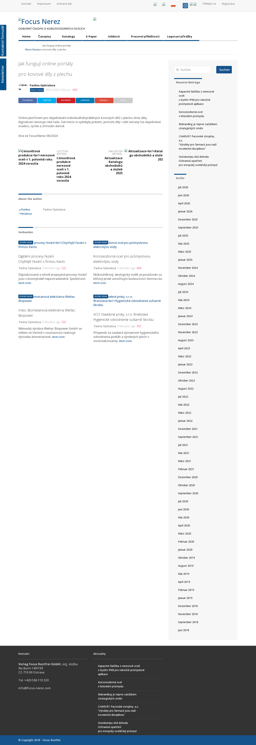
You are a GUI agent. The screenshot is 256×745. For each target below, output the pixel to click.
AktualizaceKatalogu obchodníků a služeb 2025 (114, 165)
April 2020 (184, 525)
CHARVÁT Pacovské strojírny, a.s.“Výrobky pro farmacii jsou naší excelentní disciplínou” (197, 142)
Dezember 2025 (188, 219)
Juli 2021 (183, 445)
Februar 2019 (186, 590)
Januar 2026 (185, 211)
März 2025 (184, 251)
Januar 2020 (185, 549)
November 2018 (188, 614)
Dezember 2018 (188, 606)
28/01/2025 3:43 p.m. (58, 90)
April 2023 (184, 348)
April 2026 (184, 203)
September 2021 (188, 437)
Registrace (228, 3)
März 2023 (184, 356)
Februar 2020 (186, 541)
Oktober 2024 (186, 276)
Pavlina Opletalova (42, 85)
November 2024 (188, 267)
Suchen (224, 70)
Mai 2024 (183, 300)
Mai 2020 (183, 517)
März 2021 (184, 461)
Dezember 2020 (188, 477)
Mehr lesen (99, 283)
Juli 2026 (183, 187)
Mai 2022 (183, 404)
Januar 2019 (185, 598)
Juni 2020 (183, 509)
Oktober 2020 (186, 485)
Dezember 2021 (188, 429)
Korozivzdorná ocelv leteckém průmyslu (191, 114)
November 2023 (188, 332)
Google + (104, 100)
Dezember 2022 (188, 372)
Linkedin (85, 100)
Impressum (44, 3)
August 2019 (186, 565)
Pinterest (66, 100)
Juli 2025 (183, 235)
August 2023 (186, 340)
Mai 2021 (183, 453)
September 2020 (188, 493)
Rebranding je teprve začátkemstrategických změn (198, 126)
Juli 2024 (183, 292)
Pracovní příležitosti (145, 36)
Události (114, 36)
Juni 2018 (183, 630)
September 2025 (188, 227)
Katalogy (68, 36)
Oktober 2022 (186, 380)
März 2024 (184, 308)
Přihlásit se (209, 3)
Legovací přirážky (179, 36)
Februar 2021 (186, 469)
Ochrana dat (64, 3)
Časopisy (44, 36)
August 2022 (186, 388)
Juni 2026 (183, 195)
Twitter (47, 100)
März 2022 (184, 412)
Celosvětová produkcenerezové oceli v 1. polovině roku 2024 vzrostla (66, 169)
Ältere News (100, 242)
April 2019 (184, 582)
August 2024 (186, 284)
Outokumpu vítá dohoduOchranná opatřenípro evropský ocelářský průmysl (198, 161)
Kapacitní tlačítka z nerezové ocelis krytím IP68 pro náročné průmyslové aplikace (196, 98)
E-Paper (91, 36)
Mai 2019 (183, 574)
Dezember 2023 (188, 324)
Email (123, 100)
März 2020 (184, 533)
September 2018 (188, 622)
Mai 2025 (183, 243)
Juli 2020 (183, 501)
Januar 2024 (185, 316)
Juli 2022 (183, 396)
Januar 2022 (185, 421)
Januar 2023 (185, 364)
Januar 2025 (185, 259)
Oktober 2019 (186, 557)
